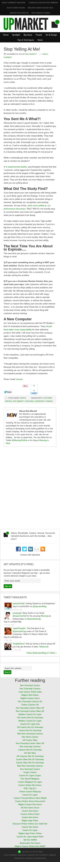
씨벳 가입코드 (30, 788)
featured (29, 401)
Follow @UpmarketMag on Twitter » (42, 653)
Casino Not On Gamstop (30, 730)
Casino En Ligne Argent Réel (30, 836)
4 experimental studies (16, 167)
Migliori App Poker (30, 820)
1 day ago (8, 640)
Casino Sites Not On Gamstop (30, 759)
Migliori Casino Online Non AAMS (30, 846)
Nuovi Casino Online (16, 8)
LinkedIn (30, 549)
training (49, 401)
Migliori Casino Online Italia (40, 8)
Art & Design (51, 35)
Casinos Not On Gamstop (30, 750)
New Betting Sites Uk (19, 13)
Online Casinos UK (30, 704)
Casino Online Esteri (30, 814)
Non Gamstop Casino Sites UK (30, 708)
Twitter (24, 549)
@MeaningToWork (19, 440)
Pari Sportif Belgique (30, 778)
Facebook (18, 549)
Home (6, 35)
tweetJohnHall (18, 603)
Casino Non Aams (30, 811)
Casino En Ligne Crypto (30, 775)
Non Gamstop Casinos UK (30, 701)
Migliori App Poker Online (30, 833)
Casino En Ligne (30, 795)
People (39, 35)
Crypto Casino (30, 772)
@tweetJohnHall (19, 616)
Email (36, 549)
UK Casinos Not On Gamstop (30, 756)
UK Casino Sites (30, 740)
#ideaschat (43, 647)
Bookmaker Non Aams (30, 843)
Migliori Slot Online (30, 695)
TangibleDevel (18, 644)
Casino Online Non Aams (30, 785)
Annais (19, 379)
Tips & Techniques (25, 40)
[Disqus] (30, 489)
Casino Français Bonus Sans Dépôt (30, 798)
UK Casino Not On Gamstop (30, 717)
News (40, 40)
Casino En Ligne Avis (30, 724)
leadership (39, 401)
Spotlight (15, 35)
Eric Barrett (31, 54)
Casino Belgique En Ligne (30, 782)
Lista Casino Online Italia (30, 692)
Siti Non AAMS (30, 840)
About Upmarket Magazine (13, 3)
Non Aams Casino (30, 737)
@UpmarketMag (39, 606)
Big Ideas (28, 35)
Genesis (28, 858)
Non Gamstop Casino (40, 13)
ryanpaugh (17, 613)
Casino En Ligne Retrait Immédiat (43, 3)
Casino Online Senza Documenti (30, 801)
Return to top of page (32, 852)
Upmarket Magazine (17, 855)
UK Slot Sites (30, 753)
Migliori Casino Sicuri (30, 698)
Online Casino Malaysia (30, 791)
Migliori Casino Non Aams (30, 804)
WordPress (41, 858)
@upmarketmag (33, 619)
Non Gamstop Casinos (30, 688)
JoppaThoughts (19, 628)
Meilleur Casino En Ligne (30, 714)
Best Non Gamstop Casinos (30, 733)
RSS (42, 549)
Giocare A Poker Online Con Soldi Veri (30, 824)
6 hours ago (18, 609)
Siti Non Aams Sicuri (30, 807)
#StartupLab (46, 616)
